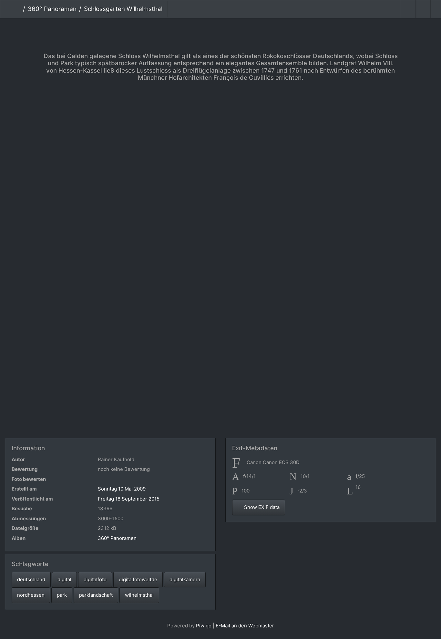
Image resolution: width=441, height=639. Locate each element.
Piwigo (203, 626)
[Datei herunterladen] (423, 9)
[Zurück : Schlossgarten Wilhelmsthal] (199, 29)
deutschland (31, 579)
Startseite (17, 9)
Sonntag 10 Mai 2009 (122, 489)
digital (64, 579)
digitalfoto (95, 579)
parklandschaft (96, 595)
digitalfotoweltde (138, 579)
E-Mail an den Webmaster (245, 626)
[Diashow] (408, 9)
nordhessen (31, 595)
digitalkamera (184, 579)
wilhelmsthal (139, 595)
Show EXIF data (261, 507)
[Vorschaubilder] (220, 29)
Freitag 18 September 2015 (128, 499)
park (62, 595)
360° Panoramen (52, 9)
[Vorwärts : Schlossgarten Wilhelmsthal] (242, 29)
